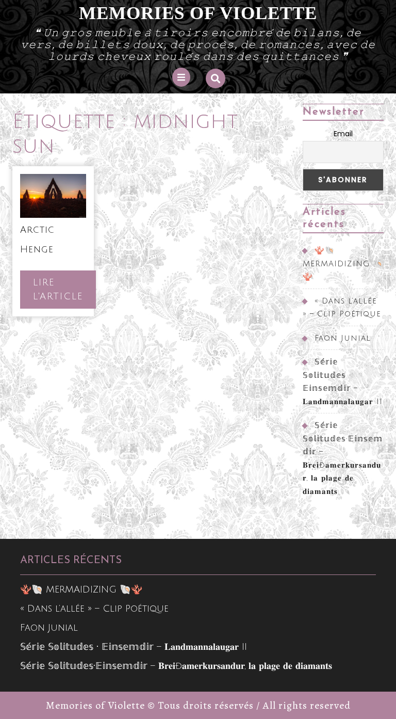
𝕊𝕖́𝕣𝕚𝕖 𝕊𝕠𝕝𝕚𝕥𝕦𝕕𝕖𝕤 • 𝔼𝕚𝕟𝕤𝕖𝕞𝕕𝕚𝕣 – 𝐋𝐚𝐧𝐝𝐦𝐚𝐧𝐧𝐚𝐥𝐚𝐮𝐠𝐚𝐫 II (133, 647)
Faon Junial (343, 338)
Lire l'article (64, 293)
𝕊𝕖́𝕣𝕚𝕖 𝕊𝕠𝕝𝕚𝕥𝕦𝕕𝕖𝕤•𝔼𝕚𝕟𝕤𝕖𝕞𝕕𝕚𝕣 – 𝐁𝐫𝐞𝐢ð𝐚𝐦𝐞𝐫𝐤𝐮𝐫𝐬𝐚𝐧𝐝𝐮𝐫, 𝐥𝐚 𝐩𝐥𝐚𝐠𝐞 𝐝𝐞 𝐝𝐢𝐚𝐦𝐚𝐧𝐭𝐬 (176, 666)
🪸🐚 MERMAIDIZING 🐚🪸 (343, 263)
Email (343, 134)
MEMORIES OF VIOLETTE (198, 13)
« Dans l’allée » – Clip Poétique (94, 608)
